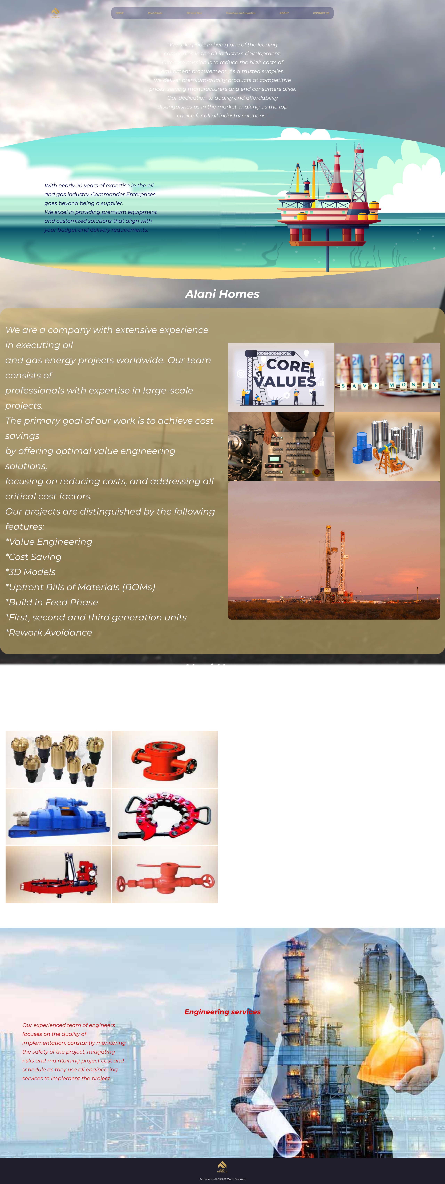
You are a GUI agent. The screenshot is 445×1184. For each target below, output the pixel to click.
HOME (120, 13)
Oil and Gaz (194, 13)
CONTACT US (321, 13)
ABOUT (284, 13)
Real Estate (155, 13)
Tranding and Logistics (240, 13)
